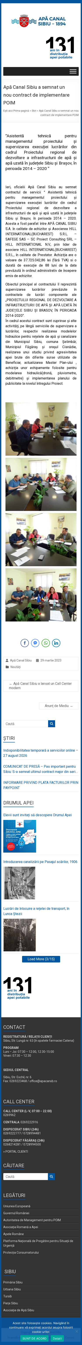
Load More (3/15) (41, 959)
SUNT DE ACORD (34, 1338)
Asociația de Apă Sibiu (18, 1310)
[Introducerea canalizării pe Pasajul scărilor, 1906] (19, 883)
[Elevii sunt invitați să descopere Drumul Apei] (19, 836)
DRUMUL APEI (18, 803)
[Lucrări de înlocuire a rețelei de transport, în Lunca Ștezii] (19, 935)
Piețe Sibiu (10, 1303)
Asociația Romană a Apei (20, 1227)
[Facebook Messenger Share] (35, 643)
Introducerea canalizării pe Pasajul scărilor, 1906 (40, 862)
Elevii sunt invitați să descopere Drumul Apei (37, 815)
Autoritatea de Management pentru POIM (32, 1220)
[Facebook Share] (25, 643)
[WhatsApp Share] (46, 643)
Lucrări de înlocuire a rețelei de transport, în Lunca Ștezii (36, 911)
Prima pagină (21, 110)
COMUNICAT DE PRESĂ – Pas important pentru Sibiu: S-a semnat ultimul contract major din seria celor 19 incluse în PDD (40, 769)
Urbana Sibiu (12, 1289)
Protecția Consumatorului (21, 1252)
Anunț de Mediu (59, 706)
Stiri (34, 110)
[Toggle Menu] (73, 71)
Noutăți (15, 667)
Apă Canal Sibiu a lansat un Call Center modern (40, 686)
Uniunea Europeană (16, 1206)
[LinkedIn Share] (56, 643)
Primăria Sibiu (13, 1282)
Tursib (7, 1296)
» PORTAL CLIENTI (15, 1151)
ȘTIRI (9, 738)
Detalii (57, 1338)
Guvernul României (16, 1213)
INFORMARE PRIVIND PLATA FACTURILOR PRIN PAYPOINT (40, 785)
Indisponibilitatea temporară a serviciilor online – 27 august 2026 (40, 753)
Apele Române (13, 1234)
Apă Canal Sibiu (21, 660)
